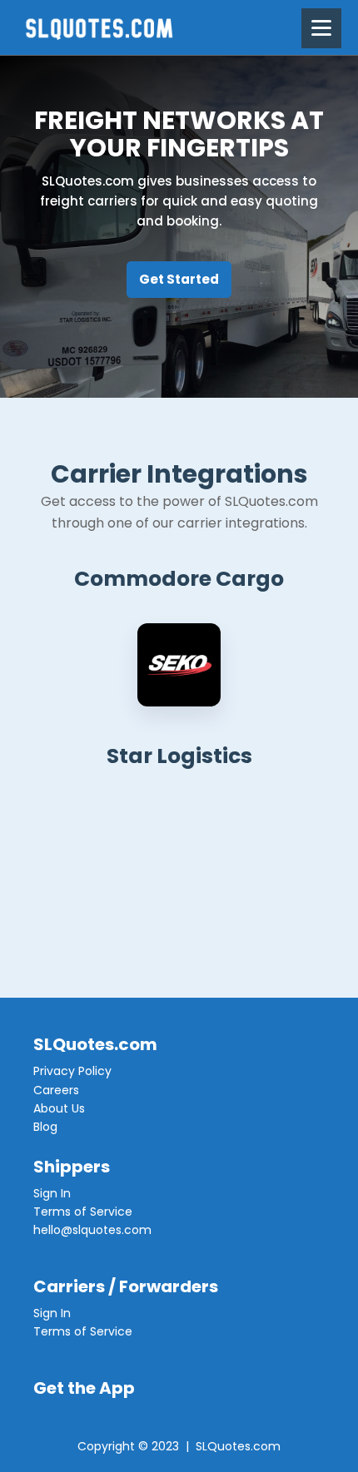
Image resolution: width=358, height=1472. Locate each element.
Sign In (52, 1193)
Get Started (179, 279)
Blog (45, 1126)
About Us (59, 1108)
